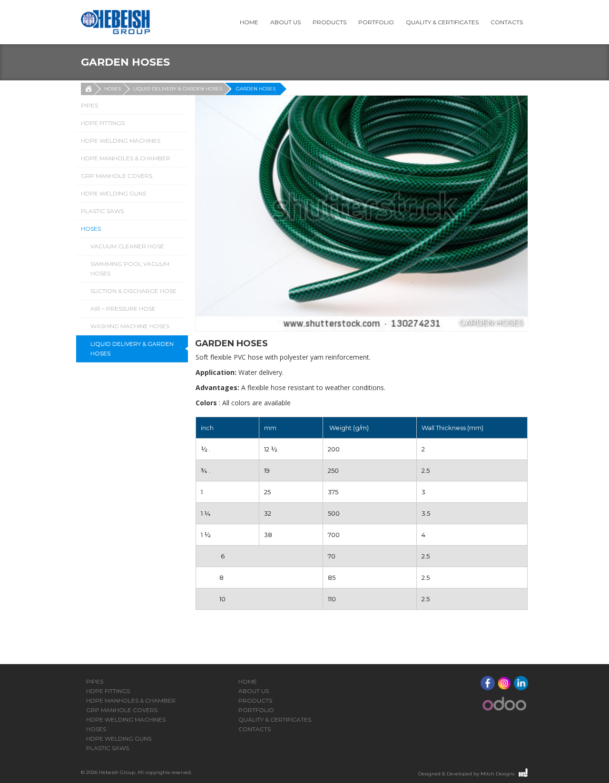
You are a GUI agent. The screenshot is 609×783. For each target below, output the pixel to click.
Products (329, 22)
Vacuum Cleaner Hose (127, 246)
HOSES (112, 89)
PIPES (89, 105)
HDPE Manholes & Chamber (125, 158)
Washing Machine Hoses (129, 326)
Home (249, 22)
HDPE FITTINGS (103, 123)
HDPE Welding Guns (113, 193)
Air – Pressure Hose (123, 308)
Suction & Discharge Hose (133, 290)
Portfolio (376, 22)
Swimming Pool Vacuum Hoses (129, 268)
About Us (285, 22)
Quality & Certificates (442, 22)
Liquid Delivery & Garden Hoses (177, 89)
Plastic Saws (102, 211)
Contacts (507, 22)
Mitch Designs (497, 774)
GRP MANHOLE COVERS (116, 175)
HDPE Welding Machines (120, 140)
